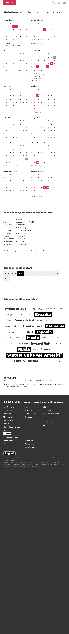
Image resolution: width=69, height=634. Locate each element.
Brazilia (43, 314)
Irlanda (19, 332)
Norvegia (44, 338)
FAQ (44, 426)
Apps (27, 407)
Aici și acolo (8, 410)
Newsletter (29, 417)
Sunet (5, 444)
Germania (55, 326)
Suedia (8, 361)
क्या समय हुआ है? (25, 462)
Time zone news (31, 414)
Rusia (24, 349)
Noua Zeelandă (53, 12)
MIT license (44, 251)
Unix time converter (51, 414)
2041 (13, 20)
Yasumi (20, 251)
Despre (46, 432)
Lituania (9, 338)
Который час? (16, 464)
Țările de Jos (56, 361)
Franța (28, 326)
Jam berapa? (36, 464)
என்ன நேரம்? (14, 466)
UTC (44, 407)
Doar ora (6, 424)
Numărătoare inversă (12, 427)
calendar (32, 12)
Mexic (33, 337)
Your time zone (9, 414)
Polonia (10, 343)
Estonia (7, 326)
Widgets (28, 410)
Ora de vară (8, 420)
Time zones (8, 417)
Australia (50, 308)
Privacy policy (30, 447)
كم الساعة (57, 462)
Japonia (44, 332)
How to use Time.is (50, 429)
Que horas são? (26, 464)
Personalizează (49, 419)
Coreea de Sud (24, 320)
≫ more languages (34, 466)
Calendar (7, 434)
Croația (39, 320)
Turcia (19, 361)
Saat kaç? (6, 466)
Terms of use (30, 444)
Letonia (56, 332)
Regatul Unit (40, 343)
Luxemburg (20, 338)
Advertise (29, 441)
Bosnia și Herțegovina (24, 314)
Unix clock (47, 410)
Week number (9, 440)
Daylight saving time (40, 74)
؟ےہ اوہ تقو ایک (23, 466)
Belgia (10, 314)
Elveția (59, 320)
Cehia (8, 320)
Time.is (9, 3)
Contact (46, 436)
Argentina (36, 308)
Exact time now (9, 407)
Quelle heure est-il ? (47, 462)
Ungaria (44, 361)
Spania (45, 349)
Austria (60, 309)
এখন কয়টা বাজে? (7, 464)
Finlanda (16, 326)
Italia (29, 332)
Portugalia (23, 343)
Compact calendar (10, 437)
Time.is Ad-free (49, 422)
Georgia (39, 326)
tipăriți (18, 387)
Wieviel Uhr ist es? (47, 464)
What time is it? (8, 462)
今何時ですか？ (58, 464)
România (58, 343)
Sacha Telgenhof (32, 251)
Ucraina (33, 360)
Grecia (11, 332)
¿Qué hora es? (34, 462)
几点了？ (17, 462)
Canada (57, 314)
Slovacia (35, 349)
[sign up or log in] (59, 3)
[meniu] (64, 3)
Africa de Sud (15, 308)
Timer (5, 430)
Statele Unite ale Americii (34, 355)
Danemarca (50, 320)
